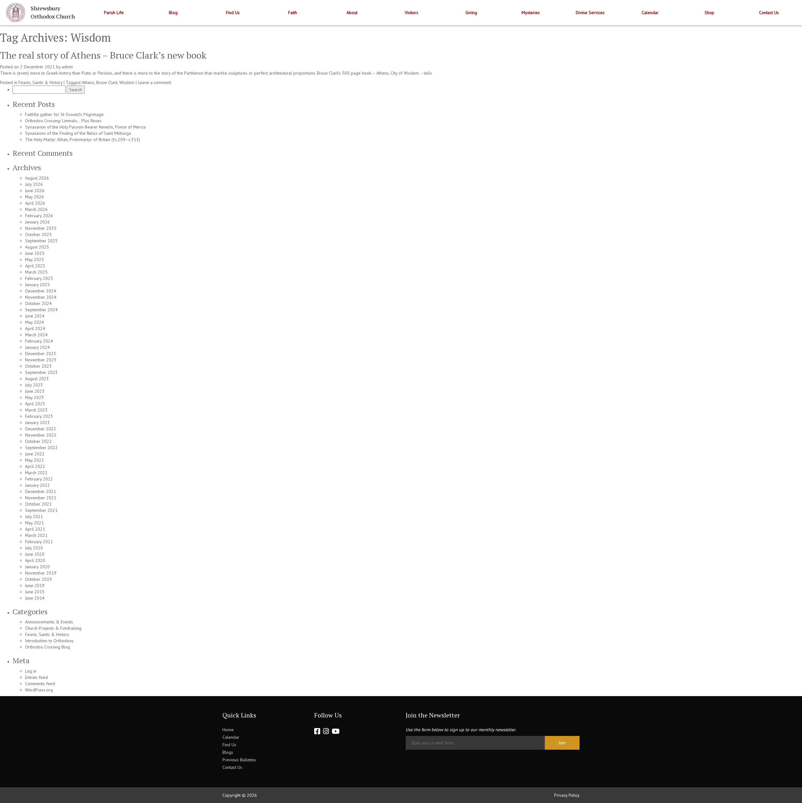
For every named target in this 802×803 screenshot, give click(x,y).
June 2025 (34, 253)
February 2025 (39, 278)
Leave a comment (154, 82)
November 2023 (40, 360)
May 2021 (34, 523)
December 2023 (40, 353)
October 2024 (38, 303)
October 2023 (38, 366)
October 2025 (38, 234)
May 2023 (34, 397)
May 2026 (34, 197)
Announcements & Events (49, 622)
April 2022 (35, 466)
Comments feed (40, 683)
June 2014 (34, 598)
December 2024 (40, 291)
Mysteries (531, 12)
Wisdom (126, 82)
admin (67, 67)
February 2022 (39, 479)
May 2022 (34, 460)
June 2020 (34, 554)
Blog (173, 12)
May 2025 (34, 259)
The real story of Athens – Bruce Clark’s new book (103, 55)
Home (228, 729)
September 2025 (41, 241)
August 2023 (37, 378)
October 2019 (38, 579)
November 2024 (40, 297)
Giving (471, 12)
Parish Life (114, 12)
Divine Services (590, 12)
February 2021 (39, 541)
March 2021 (36, 535)
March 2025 (36, 272)
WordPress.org (39, 690)
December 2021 (40, 491)
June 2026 (34, 190)
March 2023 (36, 410)
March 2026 (36, 209)
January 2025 (37, 284)
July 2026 (34, 184)
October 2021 (38, 504)
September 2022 (41, 447)
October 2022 (38, 441)
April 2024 (35, 328)
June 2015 (34, 592)
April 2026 (35, 203)
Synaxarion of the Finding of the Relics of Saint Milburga (78, 133)
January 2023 (37, 422)
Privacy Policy (567, 795)
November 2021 (40, 498)
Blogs (227, 752)
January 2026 (37, 222)
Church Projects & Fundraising (53, 628)
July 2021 (34, 516)
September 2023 (41, 372)
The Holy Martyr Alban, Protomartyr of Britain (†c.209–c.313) (82, 139)
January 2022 (37, 485)
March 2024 (36, 335)
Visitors (411, 12)
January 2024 (37, 347)
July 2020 (34, 548)
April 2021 (35, 529)
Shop (709, 12)
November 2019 (40, 573)
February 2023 (39, 416)
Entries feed (36, 677)
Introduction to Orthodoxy (49, 640)
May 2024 (34, 322)
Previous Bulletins (239, 760)
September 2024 (41, 309)
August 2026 (37, 178)
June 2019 (34, 585)
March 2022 (36, 472)
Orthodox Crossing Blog (47, 647)
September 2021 (41, 510)
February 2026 (39, 215)
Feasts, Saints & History (40, 82)
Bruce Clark (106, 82)
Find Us (233, 12)
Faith (292, 12)
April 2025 (35, 266)
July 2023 (34, 385)
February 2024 (39, 341)
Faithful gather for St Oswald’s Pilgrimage (64, 114)
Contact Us (769, 12)
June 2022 (34, 454)
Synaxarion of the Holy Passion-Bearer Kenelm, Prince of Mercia (85, 127)
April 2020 (35, 560)
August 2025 (37, 247)
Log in (30, 671)
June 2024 (34, 316)
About (351, 12)
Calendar (650, 12)
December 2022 (40, 429)
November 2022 (40, 435)
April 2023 (35, 404)
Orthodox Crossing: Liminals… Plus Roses (63, 120)
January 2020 (37, 566)
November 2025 (40, 228)
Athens (88, 82)
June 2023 (34, 391)
